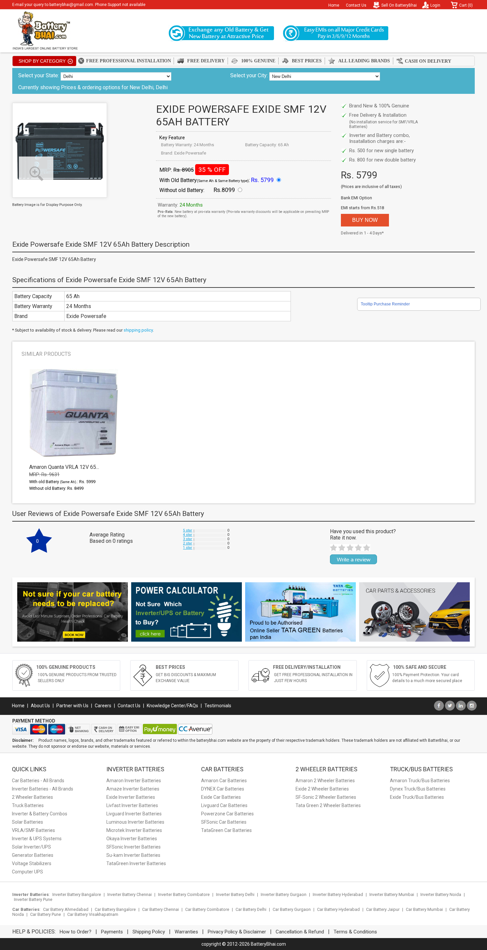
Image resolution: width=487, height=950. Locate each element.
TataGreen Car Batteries (226, 830)
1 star (187, 547)
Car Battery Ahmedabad (65, 909)
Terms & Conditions (355, 932)
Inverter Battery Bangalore (76, 894)
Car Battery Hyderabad (338, 909)
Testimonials (217, 705)
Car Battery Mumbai (424, 909)
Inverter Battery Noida (440, 894)
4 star (187, 535)
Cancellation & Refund (300, 932)
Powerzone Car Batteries (227, 813)
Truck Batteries (28, 805)
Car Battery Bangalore (115, 909)
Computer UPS (27, 871)
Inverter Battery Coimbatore (184, 894)
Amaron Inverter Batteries (133, 780)
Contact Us (356, 5)
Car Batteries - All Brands (38, 780)
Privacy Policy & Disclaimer (237, 932)
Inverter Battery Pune (33, 899)
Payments (112, 932)
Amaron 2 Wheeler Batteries (325, 780)
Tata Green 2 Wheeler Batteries (328, 805)
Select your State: (38, 75)
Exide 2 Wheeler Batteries (322, 789)
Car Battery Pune (45, 914)
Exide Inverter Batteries (130, 797)
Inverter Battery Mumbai (391, 894)
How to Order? (75, 932)
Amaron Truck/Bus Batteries (420, 780)
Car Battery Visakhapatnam (92, 914)
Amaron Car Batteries (224, 780)
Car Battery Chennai (160, 909)
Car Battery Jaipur (383, 909)
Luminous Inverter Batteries (135, 822)
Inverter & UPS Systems (37, 838)
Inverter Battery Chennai (129, 894)
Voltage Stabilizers (31, 863)
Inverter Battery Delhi (235, 894)
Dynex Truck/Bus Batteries (418, 789)
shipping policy (138, 330)
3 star (187, 539)
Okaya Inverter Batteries (131, 838)
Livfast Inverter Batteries (132, 805)
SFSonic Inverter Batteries (133, 847)
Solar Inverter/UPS (31, 847)
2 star (187, 543)
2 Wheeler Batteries (32, 797)
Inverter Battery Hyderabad (338, 894)
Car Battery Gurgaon (292, 909)
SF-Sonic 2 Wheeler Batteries (326, 797)
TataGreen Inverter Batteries (136, 863)
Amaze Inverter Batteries (132, 789)
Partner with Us (72, 705)
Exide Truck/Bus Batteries (417, 797)
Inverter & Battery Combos (39, 813)
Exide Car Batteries (221, 797)
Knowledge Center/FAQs (172, 705)
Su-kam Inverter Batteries (133, 855)
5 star (187, 530)
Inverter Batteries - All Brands (42, 789)
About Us (40, 705)
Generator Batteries (32, 855)
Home (333, 5)
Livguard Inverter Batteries (134, 813)
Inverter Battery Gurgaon (283, 894)
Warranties (186, 932)
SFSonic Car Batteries (223, 822)
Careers (103, 705)
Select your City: (249, 75)
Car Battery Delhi (251, 909)
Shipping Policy (149, 932)
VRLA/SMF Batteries (33, 830)
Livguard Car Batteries (224, 805)
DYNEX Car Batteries (222, 789)
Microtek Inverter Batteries (134, 830)
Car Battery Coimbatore (207, 909)
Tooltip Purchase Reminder (385, 304)
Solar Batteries (27, 822)
